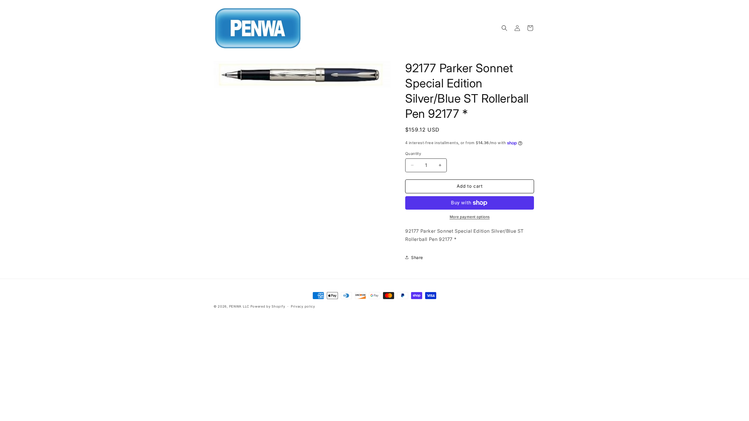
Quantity (413, 153)
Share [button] (417, 257)
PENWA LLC (239, 306)
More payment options (470, 217)
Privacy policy (303, 306)
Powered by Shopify (267, 306)
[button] (504, 28)
